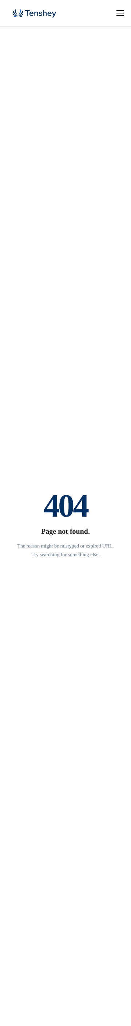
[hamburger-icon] (120, 13)
